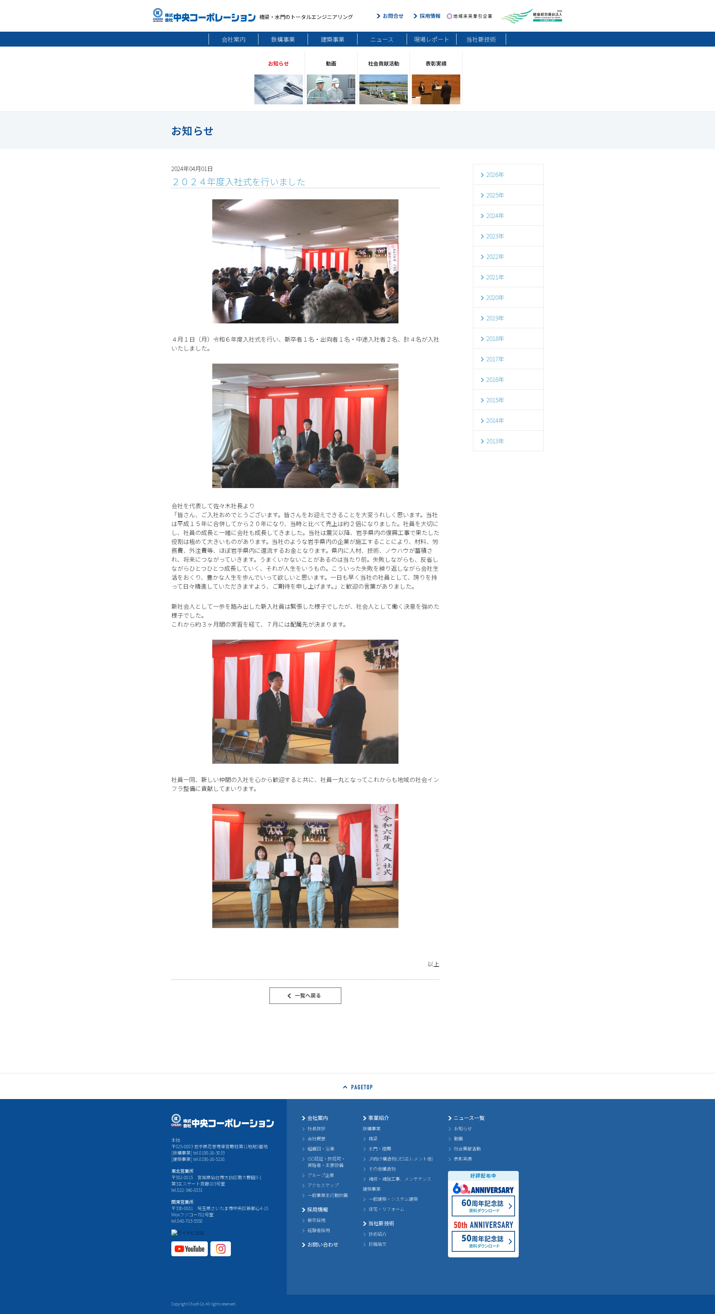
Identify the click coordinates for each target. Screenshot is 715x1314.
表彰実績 (463, 1158)
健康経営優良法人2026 (531, 15)
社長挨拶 (316, 1128)
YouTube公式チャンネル (189, 1248)
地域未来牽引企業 (469, 16)
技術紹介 (378, 1234)
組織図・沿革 (321, 1148)
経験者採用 (319, 1230)
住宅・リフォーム (386, 1209)
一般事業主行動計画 (328, 1195)
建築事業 (332, 39)
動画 (458, 1138)
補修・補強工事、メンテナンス (400, 1178)
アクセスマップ (323, 1185)
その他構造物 (382, 1168)
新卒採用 (316, 1220)
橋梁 (373, 1138)
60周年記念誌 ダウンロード (483, 1206)
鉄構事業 (283, 39)
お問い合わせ (323, 1244)
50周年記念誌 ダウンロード (483, 1241)
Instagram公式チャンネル (220, 1248)
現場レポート (431, 39)
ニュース (382, 39)
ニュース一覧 (469, 1117)
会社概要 (316, 1138)
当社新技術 (481, 39)
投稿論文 (378, 1244)
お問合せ (393, 15)
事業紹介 (378, 1117)
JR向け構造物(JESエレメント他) (401, 1158)
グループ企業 (321, 1175)
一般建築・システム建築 (393, 1199)
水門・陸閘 (380, 1148)
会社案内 (233, 39)
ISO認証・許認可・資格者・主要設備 (327, 1161)
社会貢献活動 (467, 1148)
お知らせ (463, 1128)
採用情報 (430, 15)
